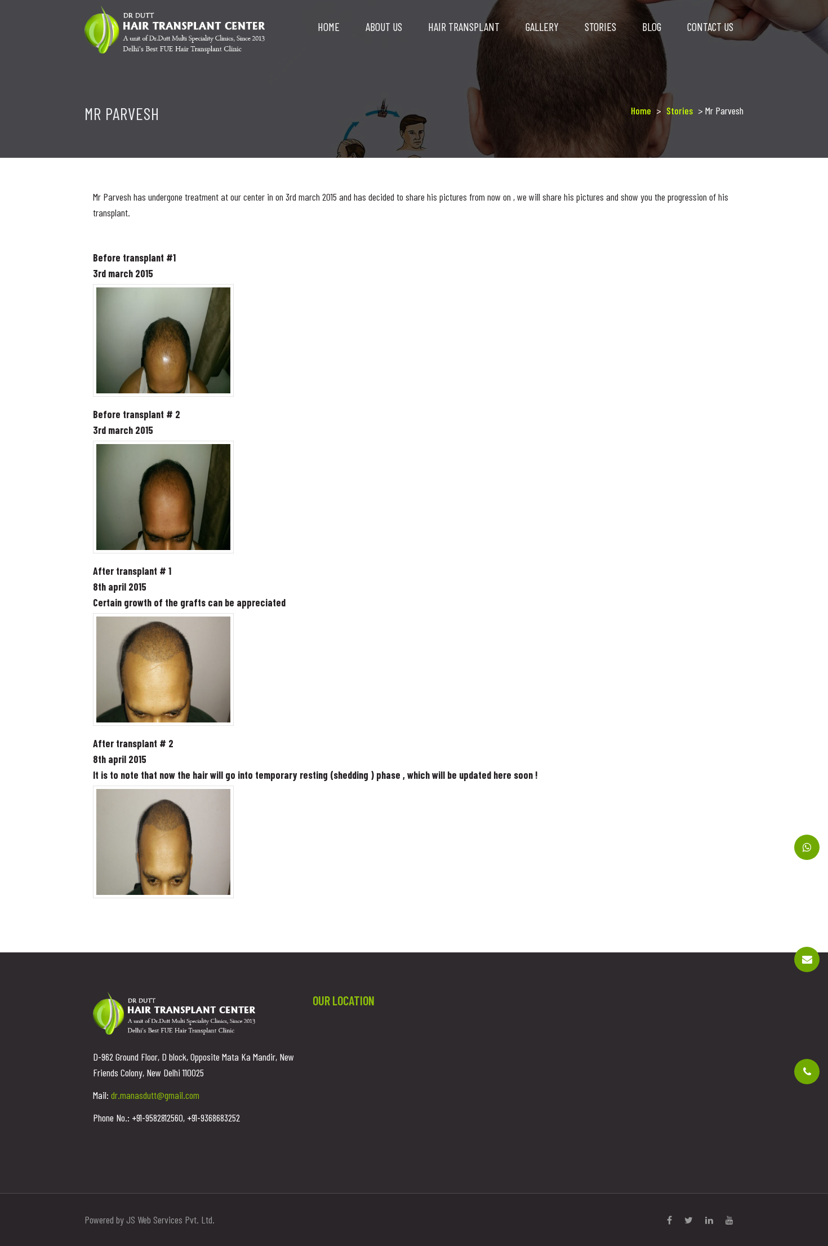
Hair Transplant (464, 26)
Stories (600, 26)
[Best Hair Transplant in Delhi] (174, 28)
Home (329, 26)
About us (384, 26)
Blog (651, 26)
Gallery (542, 26)
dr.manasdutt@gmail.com (155, 1095)
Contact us (710, 26)
